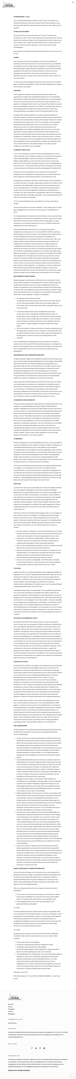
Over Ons (11, 1004)
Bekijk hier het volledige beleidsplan (19, 1070)
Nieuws (10, 1007)
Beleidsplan (11, 1014)
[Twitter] (36, 1048)
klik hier (14, 1023)
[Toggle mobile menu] (73, 2)
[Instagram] (40, 1048)
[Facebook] (32, 1048)
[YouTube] (44, 1048)
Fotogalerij (11, 1009)
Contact (10, 1012)
